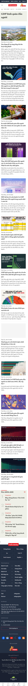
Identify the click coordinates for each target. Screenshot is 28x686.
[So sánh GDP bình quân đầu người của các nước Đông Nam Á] (13, 402)
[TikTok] (15, 638)
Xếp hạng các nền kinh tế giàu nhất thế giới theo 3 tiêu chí (12, 343)
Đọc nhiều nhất (7, 492)
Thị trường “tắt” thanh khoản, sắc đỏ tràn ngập (15, 525)
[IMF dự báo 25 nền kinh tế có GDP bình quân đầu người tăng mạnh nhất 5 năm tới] (13, 185)
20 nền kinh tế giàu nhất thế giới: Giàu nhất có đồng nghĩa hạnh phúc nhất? (12, 237)
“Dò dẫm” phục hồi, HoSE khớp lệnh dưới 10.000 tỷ (13, 516)
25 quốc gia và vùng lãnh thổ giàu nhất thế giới (12, 478)
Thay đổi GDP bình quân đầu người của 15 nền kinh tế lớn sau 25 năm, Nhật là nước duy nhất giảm (12, 163)
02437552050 (6, 625)
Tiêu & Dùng (14, 1)
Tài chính (18, 9)
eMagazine (17, 593)
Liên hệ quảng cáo (13, 628)
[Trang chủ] (2, 9)
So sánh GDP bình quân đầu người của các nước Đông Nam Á (12, 414)
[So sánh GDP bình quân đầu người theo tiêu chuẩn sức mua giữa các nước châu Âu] (13, 112)
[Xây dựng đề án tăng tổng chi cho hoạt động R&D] (13, 33)
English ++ (20, 557)
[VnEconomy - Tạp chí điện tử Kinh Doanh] (13, 544)
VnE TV (24, 1)
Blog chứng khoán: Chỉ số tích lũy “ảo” (14, 499)
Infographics (17, 596)
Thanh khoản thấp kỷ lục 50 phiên (14, 508)
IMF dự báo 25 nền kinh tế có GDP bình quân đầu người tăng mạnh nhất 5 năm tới (13, 199)
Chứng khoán (5, 1)
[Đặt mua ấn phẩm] (23, 4)
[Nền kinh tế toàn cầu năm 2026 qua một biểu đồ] (13, 297)
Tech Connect (7, 557)
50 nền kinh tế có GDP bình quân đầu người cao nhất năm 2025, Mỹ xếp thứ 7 (13, 382)
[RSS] (23, 638)
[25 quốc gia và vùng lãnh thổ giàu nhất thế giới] (13, 465)
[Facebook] (3, 638)
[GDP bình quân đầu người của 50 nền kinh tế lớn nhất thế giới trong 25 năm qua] (13, 261)
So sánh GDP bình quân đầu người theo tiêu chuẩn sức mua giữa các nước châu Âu (13, 126)
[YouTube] (11, 638)
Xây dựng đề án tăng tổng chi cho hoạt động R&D (12, 45)
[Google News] (7, 638)
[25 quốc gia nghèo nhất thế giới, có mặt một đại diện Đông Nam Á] (13, 433)
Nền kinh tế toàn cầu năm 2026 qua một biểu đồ (12, 309)
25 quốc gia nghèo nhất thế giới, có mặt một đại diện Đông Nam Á (12, 446)
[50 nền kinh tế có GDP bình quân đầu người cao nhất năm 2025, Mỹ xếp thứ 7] (13, 368)
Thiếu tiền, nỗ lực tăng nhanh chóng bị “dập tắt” (14, 534)
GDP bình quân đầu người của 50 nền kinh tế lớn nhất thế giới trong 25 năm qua (13, 275)
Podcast (3, 596)
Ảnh (2, 593)
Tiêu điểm (6, 9)
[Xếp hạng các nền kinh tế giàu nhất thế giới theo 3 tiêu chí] (13, 330)
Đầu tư (12, 9)
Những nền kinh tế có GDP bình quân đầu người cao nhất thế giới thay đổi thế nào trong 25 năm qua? (13, 86)
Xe (20, 1)
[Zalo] (19, 638)
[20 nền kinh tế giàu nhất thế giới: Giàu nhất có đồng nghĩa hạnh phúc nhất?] (13, 223)
